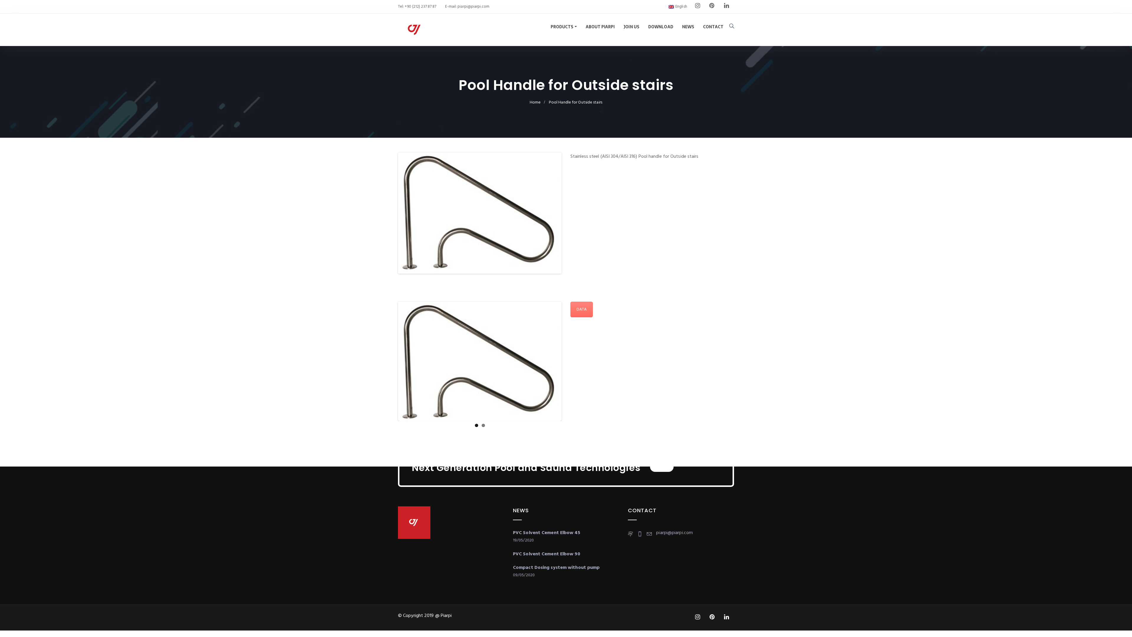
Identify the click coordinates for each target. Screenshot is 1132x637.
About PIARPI (600, 27)
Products (562, 27)
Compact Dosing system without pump (556, 568)
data (582, 309)
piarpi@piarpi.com (473, 7)
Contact (713, 27)
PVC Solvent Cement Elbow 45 (546, 533)
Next (569, 213)
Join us (631, 27)
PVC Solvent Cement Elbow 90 (546, 554)
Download (660, 27)
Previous (390, 213)
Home (535, 102)
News (688, 27)
